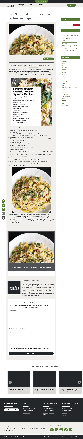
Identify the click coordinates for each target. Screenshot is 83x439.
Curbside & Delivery (29, 408)
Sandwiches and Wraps (68, 91)
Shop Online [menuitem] (71, 5)
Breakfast (64, 67)
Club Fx (64, 72)
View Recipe (47, 59)
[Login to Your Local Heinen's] (76, 1)
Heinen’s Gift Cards (67, 415)
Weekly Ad (26, 413)
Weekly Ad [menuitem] (51, 5)
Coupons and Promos (53, 436)
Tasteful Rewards (28, 410)
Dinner (63, 76)
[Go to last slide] (10, 382)
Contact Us (46, 406)
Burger (63, 70)
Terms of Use (40, 436)
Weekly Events (66, 410)
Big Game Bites (66, 65)
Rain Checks (62, 436)
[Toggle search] (79, 1)
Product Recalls (8, 406)
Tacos (63, 98)
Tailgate (64, 100)
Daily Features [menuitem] (30, 5)
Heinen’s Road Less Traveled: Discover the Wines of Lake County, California (69, 50)
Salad (63, 89)
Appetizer (64, 61)
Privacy (45, 436)
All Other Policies (75, 436)
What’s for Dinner (67, 408)
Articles (64, 63)
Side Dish (64, 92)
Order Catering (66, 406)
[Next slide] (79, 382)
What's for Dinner (66, 105)
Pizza (63, 85)
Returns (68, 436)
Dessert (64, 74)
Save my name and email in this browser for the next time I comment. (30, 348)
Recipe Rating (13, 328)
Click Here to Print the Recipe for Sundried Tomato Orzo (23, 225)
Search (77, 24)
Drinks (63, 78)
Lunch (63, 83)
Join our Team (41, 1)
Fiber (63, 80)
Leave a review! (13, 59)
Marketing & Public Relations (48, 414)
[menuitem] (10, 5)
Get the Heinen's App (11, 410)
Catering (26, 406)
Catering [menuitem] (61, 5)
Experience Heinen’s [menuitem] (21, 5)
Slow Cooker (65, 94)
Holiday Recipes (66, 81)
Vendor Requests (48, 408)
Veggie (63, 103)
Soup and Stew (66, 96)
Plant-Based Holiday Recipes (69, 87)
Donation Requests (48, 410)
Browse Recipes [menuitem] (41, 5)
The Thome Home (33, 67)
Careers (64, 413)
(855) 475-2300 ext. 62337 (13, 428)
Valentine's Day (66, 101)
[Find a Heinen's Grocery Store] (74, 1)
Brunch (64, 69)
